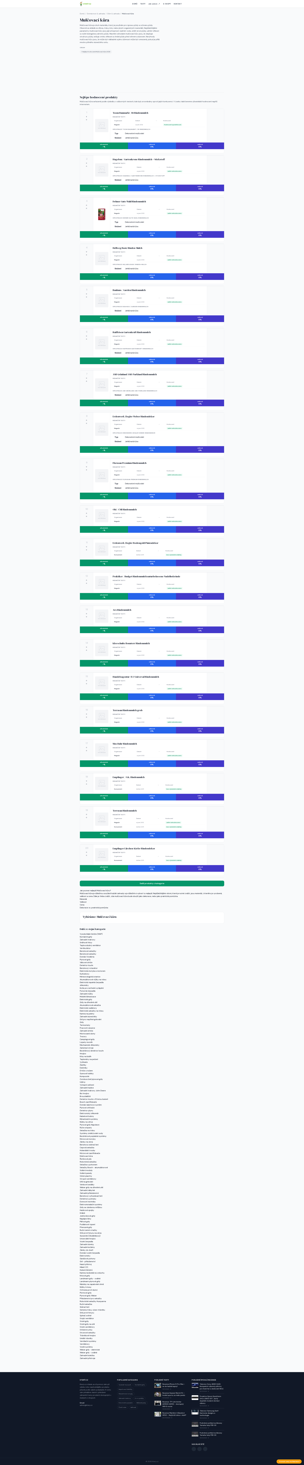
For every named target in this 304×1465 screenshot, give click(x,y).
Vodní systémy (86, 1347)
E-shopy (167, 4)
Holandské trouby (87, 1150)
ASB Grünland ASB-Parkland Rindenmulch (135, 374)
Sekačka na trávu (87, 1130)
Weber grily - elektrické (90, 1349)
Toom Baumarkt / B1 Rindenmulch (130, 112)
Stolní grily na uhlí (87, 1324)
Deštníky (83, 1068)
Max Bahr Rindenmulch (125, 743)
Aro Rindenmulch (122, 610)
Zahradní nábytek (87, 1190)
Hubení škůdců (86, 1270)
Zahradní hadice (87, 1087)
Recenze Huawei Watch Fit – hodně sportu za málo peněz (173, 1394)
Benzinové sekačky (88, 951)
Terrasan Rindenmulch (125, 810)
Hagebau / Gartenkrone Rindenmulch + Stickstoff (139, 159)
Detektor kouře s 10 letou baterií (94, 1099)
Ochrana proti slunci (88, 1290)
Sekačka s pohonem (88, 1164)
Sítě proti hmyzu (87, 1312)
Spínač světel (85, 1315)
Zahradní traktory (87, 939)
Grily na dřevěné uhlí (88, 1002)
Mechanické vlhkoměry (89, 1045)
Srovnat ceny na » (289, 1461)
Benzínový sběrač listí (89, 1144)
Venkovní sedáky (87, 1184)
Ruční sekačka (86, 1304)
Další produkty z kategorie (152, 883)
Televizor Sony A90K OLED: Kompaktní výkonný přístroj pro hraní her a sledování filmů (211, 1386)
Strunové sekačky (87, 1332)
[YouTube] (199, 1449)
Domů (134, 4)
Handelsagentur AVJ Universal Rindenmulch (136, 676)
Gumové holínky (87, 1073)
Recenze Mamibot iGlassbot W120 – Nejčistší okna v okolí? (174, 1414)
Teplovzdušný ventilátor (90, 945)
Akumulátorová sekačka (90, 1005)
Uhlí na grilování (86, 1181)
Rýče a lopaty (86, 1127)
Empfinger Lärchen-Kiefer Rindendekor (134, 848)
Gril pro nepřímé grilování (90, 1019)
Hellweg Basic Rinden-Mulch (127, 248)
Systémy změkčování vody (91, 1133)
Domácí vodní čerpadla (90, 1253)
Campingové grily (87, 1039)
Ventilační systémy (88, 1341)
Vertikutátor (85, 948)
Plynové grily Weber (88, 1295)
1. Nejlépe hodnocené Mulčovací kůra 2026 (95, 52)
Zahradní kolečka (87, 1355)
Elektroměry (85, 1256)
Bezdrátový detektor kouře (92, 1050)
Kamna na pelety (87, 1013)
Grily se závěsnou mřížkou (91, 1207)
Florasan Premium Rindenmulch (129, 463)
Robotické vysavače (126, 1403)
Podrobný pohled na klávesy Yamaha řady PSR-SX (211, 1424)
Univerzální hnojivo (88, 1238)
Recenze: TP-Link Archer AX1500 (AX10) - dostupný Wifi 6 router (173, 1404)
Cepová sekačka (87, 1147)
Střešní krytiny (86, 1330)
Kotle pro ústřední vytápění (92, 988)
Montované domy (87, 1033)
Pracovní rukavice (87, 1028)
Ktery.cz (155, 1461)
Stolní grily (84, 1321)
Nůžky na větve (86, 1122)
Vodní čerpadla (86, 1241)
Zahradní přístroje (87, 1358)
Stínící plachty (86, 1176)
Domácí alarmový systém (91, 1105)
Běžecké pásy (141, 1403)
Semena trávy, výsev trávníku (92, 1310)
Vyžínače (84, 1062)
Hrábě (82, 1213)
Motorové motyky (88, 1139)
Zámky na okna (86, 1142)
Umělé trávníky (86, 1338)
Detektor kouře (86, 965)
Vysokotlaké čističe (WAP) (91, 934)
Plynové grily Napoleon (89, 1125)
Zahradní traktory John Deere (93, 1090)
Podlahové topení (87, 1224)
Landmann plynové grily (90, 1281)
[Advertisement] (152, 73)
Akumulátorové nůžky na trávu (93, 979)
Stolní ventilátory (87, 1327)
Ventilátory (85, 1344)
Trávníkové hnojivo (88, 1335)
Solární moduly (86, 1170)
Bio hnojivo (84, 1093)
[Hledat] (223, 4)
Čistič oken (122, 1407)
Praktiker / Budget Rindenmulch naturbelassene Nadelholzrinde (146, 576)
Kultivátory (84, 974)
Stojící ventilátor (87, 1318)
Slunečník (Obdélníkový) (90, 1236)
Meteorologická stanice (90, 976)
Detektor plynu (86, 1110)
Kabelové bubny (87, 1116)
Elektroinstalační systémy (91, 1204)
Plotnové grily (86, 1293)
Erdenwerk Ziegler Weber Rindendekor (134, 416)
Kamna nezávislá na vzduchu (92, 1273)
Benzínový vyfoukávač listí (91, 1196)
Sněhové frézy (86, 942)
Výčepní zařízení (87, 1085)
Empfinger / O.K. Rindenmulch (129, 777)
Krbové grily (85, 1275)
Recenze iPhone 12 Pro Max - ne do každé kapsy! (173, 1385)
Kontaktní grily (86, 937)
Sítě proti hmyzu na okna (90, 1233)
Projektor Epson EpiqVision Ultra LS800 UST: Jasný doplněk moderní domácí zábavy (210, 1399)
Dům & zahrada (113, 14)
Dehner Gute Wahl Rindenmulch (129, 201)
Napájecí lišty (85, 1218)
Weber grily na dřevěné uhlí (91, 1187)
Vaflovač (133, 1407)
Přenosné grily (86, 1227)
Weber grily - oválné (88, 1352)
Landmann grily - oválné (90, 1278)
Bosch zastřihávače (88, 1102)
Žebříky (83, 1065)
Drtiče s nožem (86, 1070)
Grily (82, 1022)
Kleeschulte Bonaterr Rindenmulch (131, 643)
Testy (142, 4)
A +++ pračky (139, 1398)
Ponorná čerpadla (87, 991)
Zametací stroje (86, 1048)
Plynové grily (85, 959)
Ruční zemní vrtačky (88, 1230)
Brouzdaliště (85, 1096)
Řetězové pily (86, 1159)
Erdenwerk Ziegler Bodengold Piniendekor (135, 543)
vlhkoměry (84, 985)
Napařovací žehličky (125, 1389)
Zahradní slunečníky (88, 1016)
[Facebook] (194, 1449)
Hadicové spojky (87, 1210)
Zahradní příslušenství (89, 1193)
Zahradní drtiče (86, 1031)
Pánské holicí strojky (126, 1394)
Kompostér (84, 1076)
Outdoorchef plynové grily (91, 1079)
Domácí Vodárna (87, 957)
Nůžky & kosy (85, 1287)
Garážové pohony (87, 1258)
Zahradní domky (87, 1244)
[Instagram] (205, 1449)
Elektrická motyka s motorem (92, 971)
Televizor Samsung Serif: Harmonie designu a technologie (209, 1413)
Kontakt (178, 4)
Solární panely (86, 1173)
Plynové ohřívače (87, 1107)
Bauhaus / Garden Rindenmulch (129, 290)
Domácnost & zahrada (96, 14)
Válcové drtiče (86, 962)
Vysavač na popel (125, 1385)
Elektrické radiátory (88, 1008)
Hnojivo (83, 1053)
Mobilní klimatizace (88, 996)
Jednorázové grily (87, 1216)
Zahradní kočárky (87, 1247)
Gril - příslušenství (87, 1261)
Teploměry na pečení (89, 1059)
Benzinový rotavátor (89, 968)
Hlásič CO (84, 1267)
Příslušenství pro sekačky (91, 1298)
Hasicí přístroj (86, 1264)
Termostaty (85, 1025)
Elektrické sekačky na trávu (91, 1011)
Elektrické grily (86, 999)
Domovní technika (87, 1201)
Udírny (82, 1082)
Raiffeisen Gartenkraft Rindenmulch (132, 332)
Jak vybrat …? (154, 4)
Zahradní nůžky (86, 994)
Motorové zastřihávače (90, 1153)
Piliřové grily (85, 1221)
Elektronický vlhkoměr (89, 1113)
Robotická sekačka (88, 1162)
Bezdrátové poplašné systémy (93, 1136)
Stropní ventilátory (88, 1179)
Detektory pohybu (88, 1199)
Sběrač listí (84, 1307)
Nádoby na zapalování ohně (92, 1284)
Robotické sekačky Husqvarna (93, 1301)
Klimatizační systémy (89, 1119)
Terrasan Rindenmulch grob (127, 710)
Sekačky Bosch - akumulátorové (94, 1167)
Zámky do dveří (86, 1250)
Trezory (83, 1036)
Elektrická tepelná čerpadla (92, 982)
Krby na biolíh (85, 1056)
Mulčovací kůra (86, 1156)
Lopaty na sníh (86, 1042)
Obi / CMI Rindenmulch (125, 509)
